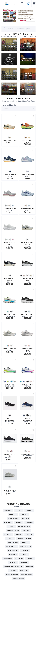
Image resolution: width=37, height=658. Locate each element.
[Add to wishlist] (15, 116)
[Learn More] (18, 15)
